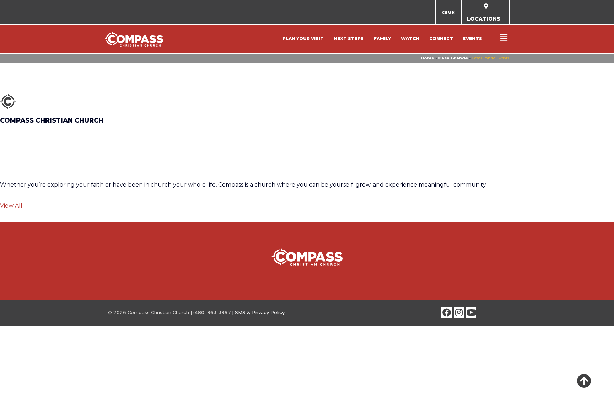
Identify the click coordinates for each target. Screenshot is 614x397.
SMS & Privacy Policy (260, 312)
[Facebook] (446, 312)
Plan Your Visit (303, 38)
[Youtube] (471, 312)
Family (382, 38)
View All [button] (11, 205)
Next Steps (349, 38)
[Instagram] (459, 312)
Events (472, 38)
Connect (441, 38)
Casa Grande (453, 57)
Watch (410, 38)
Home (427, 57)
